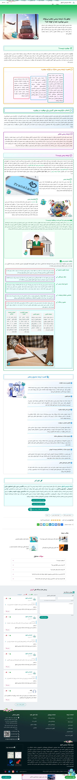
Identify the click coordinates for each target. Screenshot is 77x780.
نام (73, 595)
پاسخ (8, 611)
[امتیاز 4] (54, 520)
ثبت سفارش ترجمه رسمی (38, 504)
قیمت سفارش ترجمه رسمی (38, 500)
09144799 (14, 736)
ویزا (47, 515)
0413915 (14, 734)
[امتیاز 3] (56, 520)
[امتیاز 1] (60, 520)
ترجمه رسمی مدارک (67, 515)
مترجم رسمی (69, 222)
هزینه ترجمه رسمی (56, 515)
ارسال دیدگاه (43, 617)
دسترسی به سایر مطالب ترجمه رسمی (40, 509)
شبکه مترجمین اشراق (66, 2)
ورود (7, 2)
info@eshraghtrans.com (11, 739)
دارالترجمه (33, 202)
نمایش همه (20, 704)
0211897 (14, 731)
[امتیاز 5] (52, 520)
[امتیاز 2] (58, 520)
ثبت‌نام (3, 2)
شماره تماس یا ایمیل (51, 595)
